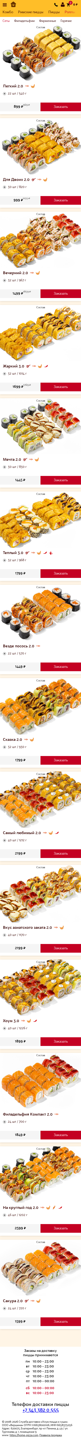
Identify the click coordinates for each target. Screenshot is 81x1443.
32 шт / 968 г (17, 560)
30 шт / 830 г (17, 467)
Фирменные (47, 21)
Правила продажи (50, 1435)
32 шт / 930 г (17, 747)
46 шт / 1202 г (18, 1215)
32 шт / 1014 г (17, 373)
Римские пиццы (30, 12)
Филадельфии (24, 21)
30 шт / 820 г (17, 187)
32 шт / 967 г (17, 280)
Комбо (8, 12)
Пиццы (54, 12)
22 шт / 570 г (17, 653)
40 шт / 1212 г (17, 840)
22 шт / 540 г (17, 93)
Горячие (66, 21)
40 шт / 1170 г (17, 935)
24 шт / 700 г (17, 1121)
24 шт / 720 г (17, 1308)
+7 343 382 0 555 (41, 1410)
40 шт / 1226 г (18, 1028)
